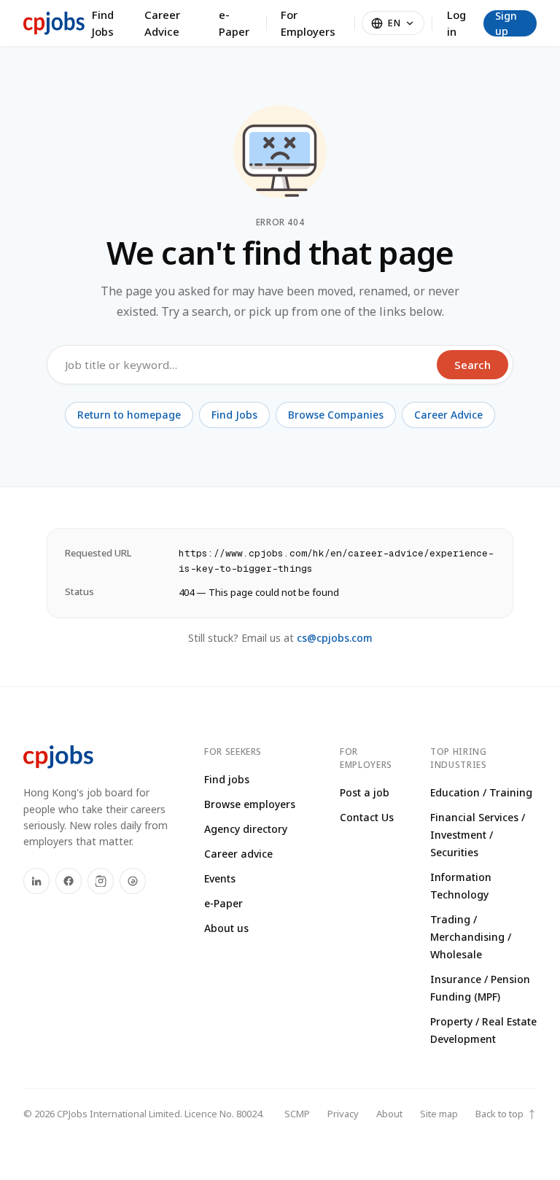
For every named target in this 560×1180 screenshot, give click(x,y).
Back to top (506, 1114)
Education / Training (481, 792)
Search (472, 364)
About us (226, 928)
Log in (456, 23)
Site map (439, 1113)
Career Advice (162, 23)
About (389, 1113)
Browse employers (249, 804)
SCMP (297, 1113)
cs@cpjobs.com (335, 638)
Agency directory (245, 829)
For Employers (308, 23)
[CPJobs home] (54, 23)
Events (220, 878)
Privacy (343, 1113)
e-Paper (234, 23)
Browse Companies (336, 415)
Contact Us (367, 817)
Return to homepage (129, 415)
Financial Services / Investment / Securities (477, 834)
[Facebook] (68, 881)
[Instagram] (101, 881)
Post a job (364, 792)
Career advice (238, 854)
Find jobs (226, 779)
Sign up (506, 23)
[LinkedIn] (36, 881)
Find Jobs (103, 23)
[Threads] (133, 881)
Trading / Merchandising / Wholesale (470, 936)
